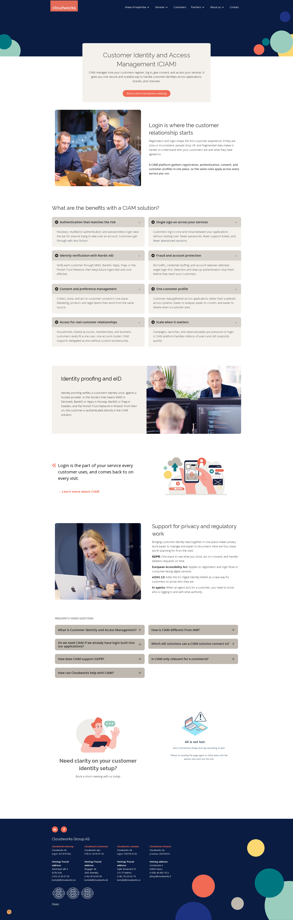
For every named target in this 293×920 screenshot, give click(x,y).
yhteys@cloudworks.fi (160, 876)
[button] (55, 829)
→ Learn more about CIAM (78, 491)
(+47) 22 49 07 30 (60, 876)
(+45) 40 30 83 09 (93, 876)
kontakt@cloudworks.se (129, 880)
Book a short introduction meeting (146, 93)
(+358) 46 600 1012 (159, 872)
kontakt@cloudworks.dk (96, 880)
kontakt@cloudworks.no (64, 880)
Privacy (55, 903)
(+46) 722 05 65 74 (126, 876)
